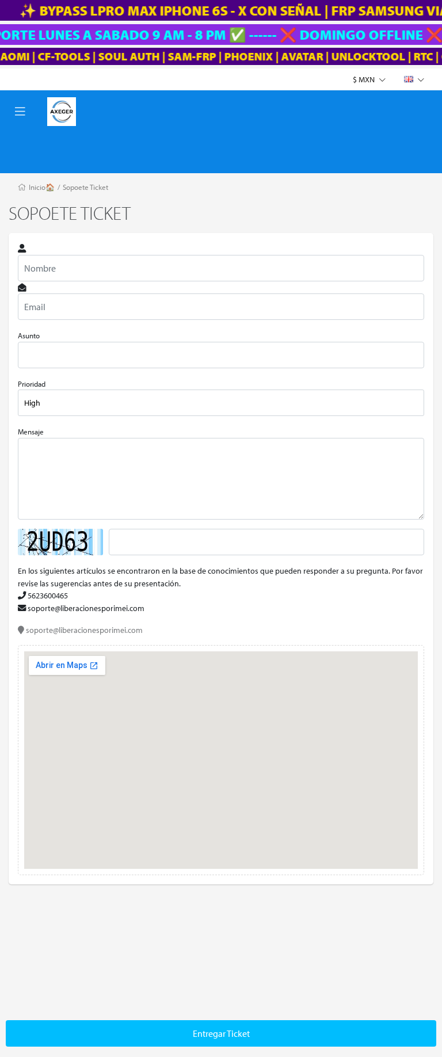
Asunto (29, 335)
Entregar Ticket (221, 1033)
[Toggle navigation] (20, 112)
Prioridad (31, 383)
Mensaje (31, 431)
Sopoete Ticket (85, 187)
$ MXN (364, 79)
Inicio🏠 (42, 187)
